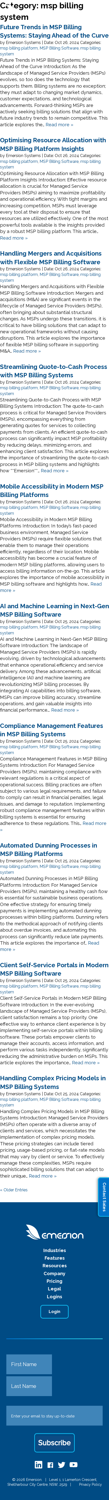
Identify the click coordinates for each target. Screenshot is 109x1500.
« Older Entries (14, 1190)
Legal (54, 1288)
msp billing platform (19, 48)
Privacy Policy (90, 1484)
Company (54, 1273)
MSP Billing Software (59, 48)
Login (54, 1311)
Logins (54, 1296)
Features (55, 1258)
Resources (55, 1265)
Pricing (54, 1281)
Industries (54, 1250)
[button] (98, 10)
